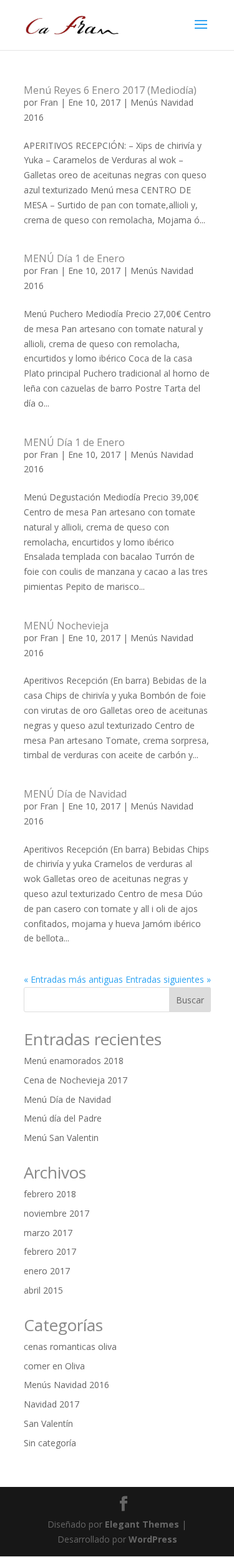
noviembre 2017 (56, 1213)
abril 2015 (43, 1290)
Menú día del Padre (63, 1118)
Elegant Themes (142, 1524)
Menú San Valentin (61, 1138)
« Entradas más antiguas (73, 979)
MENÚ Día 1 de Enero (74, 258)
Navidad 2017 (51, 1404)
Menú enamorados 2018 (74, 1061)
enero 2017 (47, 1271)
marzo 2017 (48, 1233)
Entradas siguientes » (168, 979)
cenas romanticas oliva (70, 1346)
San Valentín (48, 1423)
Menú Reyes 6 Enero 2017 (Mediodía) (110, 90)
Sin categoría (50, 1443)
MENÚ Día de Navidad (75, 794)
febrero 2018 (50, 1194)
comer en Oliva (54, 1366)
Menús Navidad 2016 (66, 1385)
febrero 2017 (50, 1251)
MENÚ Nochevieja (66, 625)
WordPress (153, 1539)
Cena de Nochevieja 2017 (75, 1080)
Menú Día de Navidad (67, 1099)
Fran (49, 102)
